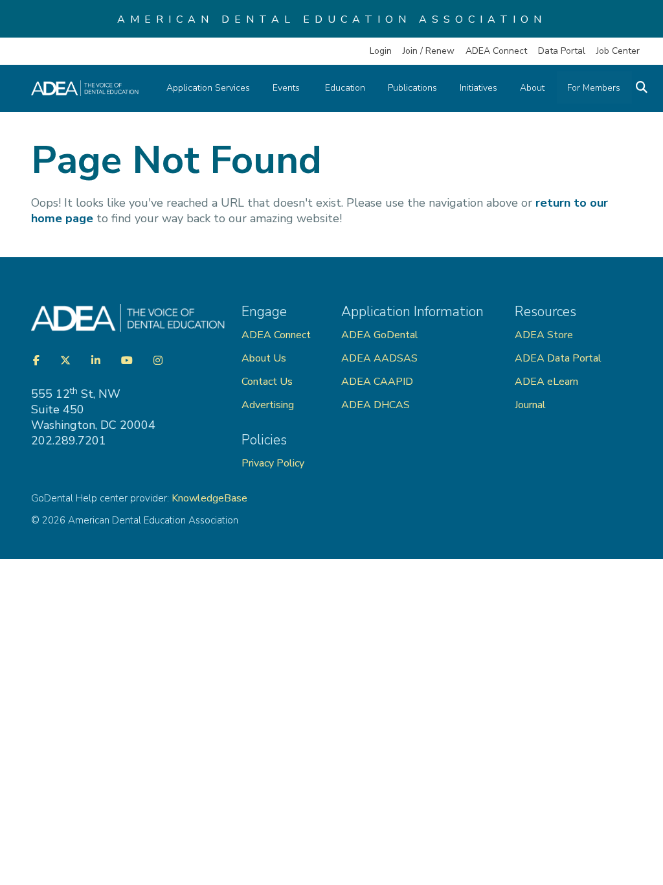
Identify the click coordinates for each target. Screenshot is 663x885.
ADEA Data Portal (558, 358)
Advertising (269, 405)
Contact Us (267, 381)
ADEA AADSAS (379, 358)
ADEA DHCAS (375, 405)
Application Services (208, 88)
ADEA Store (544, 335)
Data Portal (561, 51)
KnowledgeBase (209, 498)
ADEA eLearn (546, 381)
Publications (412, 88)
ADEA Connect (496, 51)
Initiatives (478, 88)
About (532, 88)
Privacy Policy (273, 463)
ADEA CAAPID (377, 381)
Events (287, 88)
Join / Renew (429, 51)
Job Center (618, 51)
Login (381, 51)
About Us (264, 358)
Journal (530, 405)
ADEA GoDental (379, 335)
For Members (593, 88)
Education (345, 88)
